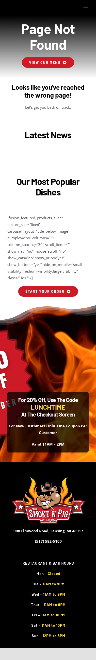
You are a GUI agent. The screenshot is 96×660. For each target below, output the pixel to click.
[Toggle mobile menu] (86, 7)
